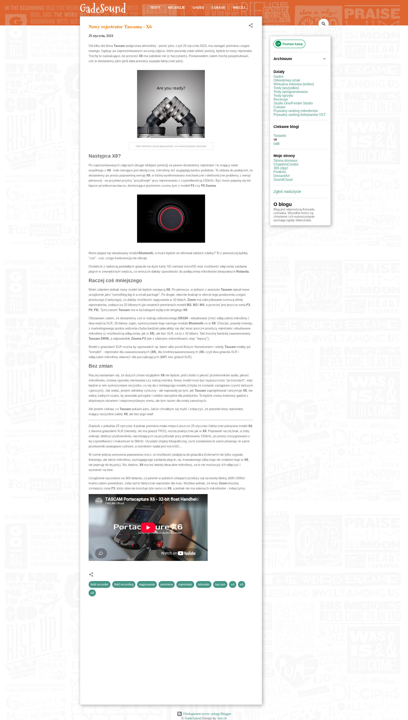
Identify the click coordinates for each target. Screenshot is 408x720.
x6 (241, 584)
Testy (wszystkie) (286, 88)
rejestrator (185, 584)
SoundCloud (283, 179)
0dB (276, 144)
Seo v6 (222, 718)
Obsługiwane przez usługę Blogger (206, 714)
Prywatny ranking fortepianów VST (299, 114)
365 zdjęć (280, 168)
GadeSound (103, 9)
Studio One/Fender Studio (293, 103)
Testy (155, 7)
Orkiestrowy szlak (286, 80)
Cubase (218, 7)
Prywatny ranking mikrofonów (295, 111)
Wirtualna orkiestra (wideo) (293, 84)
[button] (250, 26)
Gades (198, 7)
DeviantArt (281, 176)
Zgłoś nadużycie (287, 191)
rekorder (204, 584)
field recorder (100, 584)
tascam (220, 584)
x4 (232, 584)
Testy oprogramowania (290, 92)
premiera (166, 584)
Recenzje (176, 7)
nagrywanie (147, 584)
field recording (123, 584)
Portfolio (279, 172)
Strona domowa (285, 160)
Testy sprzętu (283, 95)
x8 (92, 593)
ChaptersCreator (286, 164)
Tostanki (279, 135)
